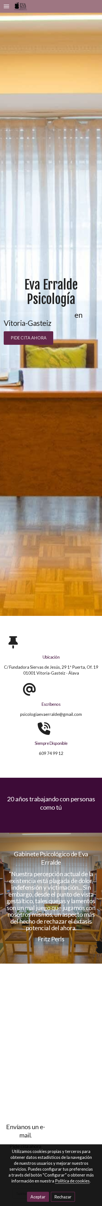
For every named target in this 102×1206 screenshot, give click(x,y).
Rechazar (63, 1196)
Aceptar (38, 1196)
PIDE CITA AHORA (29, 337)
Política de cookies (72, 1180)
